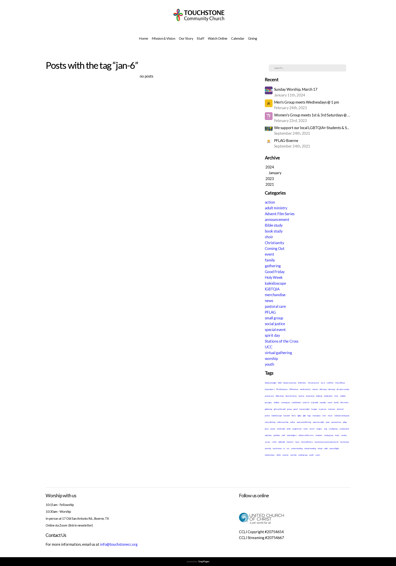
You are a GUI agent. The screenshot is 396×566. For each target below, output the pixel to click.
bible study (280, 396)
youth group (302, 455)
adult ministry (276, 208)
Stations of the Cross (281, 341)
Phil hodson (293, 389)
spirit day (272, 335)
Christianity (274, 242)
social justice (275, 323)
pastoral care (275, 306)
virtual (320, 448)
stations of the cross (306, 435)
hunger (314, 409)
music (330, 415)
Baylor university (289, 383)
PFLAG (270, 312)
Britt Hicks (302, 383)
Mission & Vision (163, 38)
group (289, 409)
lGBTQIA (272, 289)
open (327, 422)
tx (284, 448)
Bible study (274, 225)
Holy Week (274, 277)
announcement (277, 219)
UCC (268, 347)
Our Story (186, 38)
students (318, 435)
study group (328, 435)
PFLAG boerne (282, 389)
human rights (304, 409)
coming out (285, 402)
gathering (273, 265)
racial (305, 429)
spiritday (276, 435)
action (270, 202)
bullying (319, 396)
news (269, 300)
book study (274, 231)
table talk (281, 442)
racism (311, 429)
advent (315, 389)
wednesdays (270, 455)
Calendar (237, 38)
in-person (322, 409)
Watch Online (217, 38)
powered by (198, 561)
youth (269, 364)
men (324, 415)
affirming (322, 389)
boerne (301, 396)
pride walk (281, 429)
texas (297, 442)
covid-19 (305, 402)
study (337, 435)
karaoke (287, 415)
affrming (331, 389)
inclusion (331, 409)
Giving (252, 38)
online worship (282, 422)
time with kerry (307, 442)
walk (326, 448)
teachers (290, 442)
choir (269, 237)
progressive (297, 429)
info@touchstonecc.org (119, 544)
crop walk (314, 402)
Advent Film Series (280, 213)
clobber (276, 402)
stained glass (292, 435)
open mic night (318, 422)
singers (319, 429)
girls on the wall (279, 409)
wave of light (334, 448)
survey (267, 442)
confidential (296, 402)
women (285, 455)
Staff (200, 38)
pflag (344, 422)
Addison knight (270, 383)
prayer (272, 429)
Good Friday (275, 271)
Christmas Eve (313, 383)
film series (344, 402)
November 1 (270, 389)
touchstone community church (326, 442)
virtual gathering (278, 352)
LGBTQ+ (330, 383)
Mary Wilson (340, 383)
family (270, 260)
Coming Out (274, 248)
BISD (280, 383)
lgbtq (299, 415)
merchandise (275, 294)
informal (340, 409)
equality (323, 402)
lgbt (304, 415)
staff (283, 435)
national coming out (341, 415)
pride (289, 429)
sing (325, 429)
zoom (317, 455)
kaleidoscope (275, 283)
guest (295, 409)
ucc (288, 448)
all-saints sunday (343, 389)
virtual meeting (310, 448)
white (278, 455)
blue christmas (291, 396)
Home (143, 38)
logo (309, 415)
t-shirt (274, 442)
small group (274, 318)
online (292, 422)
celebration (328, 396)
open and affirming (304, 422)
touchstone (277, 448)
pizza (267, 429)
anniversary (269, 396)
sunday (343, 435)
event (269, 254)
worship (271, 358)
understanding (296, 448)
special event (275, 329)
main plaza (316, 415)
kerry (294, 415)
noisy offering (270, 422)
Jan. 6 (323, 383)
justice (267, 415)
